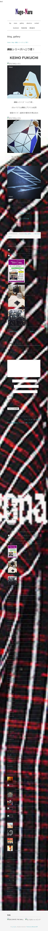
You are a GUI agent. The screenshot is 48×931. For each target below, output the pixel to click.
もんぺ (17, 820)
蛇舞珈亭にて (11, 758)
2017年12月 (11, 636)
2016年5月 (10, 640)
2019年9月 (10, 625)
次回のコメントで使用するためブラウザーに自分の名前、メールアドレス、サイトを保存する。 (24, 400)
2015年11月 (11, 663)
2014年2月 (10, 735)
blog (9, 36)
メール (10, 386)
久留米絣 (11, 877)
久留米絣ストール (20, 850)
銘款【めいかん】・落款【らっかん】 (26, 782)
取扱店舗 (24, 28)
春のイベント (30, 295)
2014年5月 (10, 724)
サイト (9, 391)
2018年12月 (11, 633)
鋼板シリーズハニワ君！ (22, 42)
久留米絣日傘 (19, 797)
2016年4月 (10, 644)
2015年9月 (10, 671)
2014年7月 (10, 716)
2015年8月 (10, 675)
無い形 (9, 751)
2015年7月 (10, 678)
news (15, 23)
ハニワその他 (24, 218)
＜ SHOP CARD (12, 331)
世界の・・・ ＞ (35, 331)
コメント (10, 358)
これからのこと (31, 255)
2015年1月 (10, 694)
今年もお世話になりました (27, 535)
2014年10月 (11, 705)
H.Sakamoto (18, 827)
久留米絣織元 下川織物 (22, 789)
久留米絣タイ (19, 812)
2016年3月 (10, 648)
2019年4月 (10, 629)
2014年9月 (10, 709)
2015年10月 (11, 667)
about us (29, 23)
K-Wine (17, 804)
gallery (22, 23)
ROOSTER (18, 843)
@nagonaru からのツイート (16, 498)
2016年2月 (10, 652)
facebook (16, 28)
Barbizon (10, 766)
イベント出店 (30, 270)
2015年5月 (10, 686)
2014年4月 (10, 728)
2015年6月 (10, 682)
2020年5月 (10, 621)
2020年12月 (11, 618)
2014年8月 (10, 713)
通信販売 (32, 28)
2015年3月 (10, 690)
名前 (9, 381)
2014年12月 (11, 697)
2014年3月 (10, 732)
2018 (28, 317)
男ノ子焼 (11, 880)
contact (36, 23)
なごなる (13, 926)
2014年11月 (11, 701)
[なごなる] (24, 10)
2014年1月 (10, 739)
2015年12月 (11, 659)
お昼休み (17, 835)
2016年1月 (10, 656)
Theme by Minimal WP (32, 926)
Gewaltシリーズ (24, 213)
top (10, 23)
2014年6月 (10, 720)
